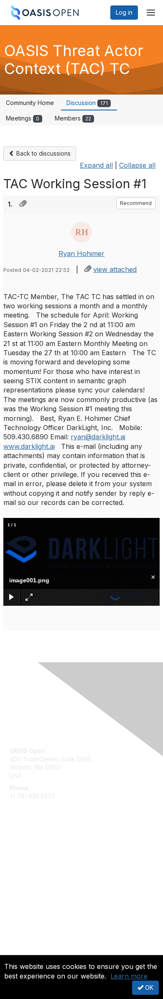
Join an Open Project (39, 863)
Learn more (129, 976)
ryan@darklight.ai (98, 437)
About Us (22, 951)
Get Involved (27, 851)
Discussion (87, 102)
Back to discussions (43, 153)
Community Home (30, 102)
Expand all (96, 165)
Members (73, 118)
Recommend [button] (136, 203)
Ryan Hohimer (81, 253)
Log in (124, 12)
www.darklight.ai (29, 446)
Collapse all (137, 165)
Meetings (22, 118)
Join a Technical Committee (48, 875)
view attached (115, 269)
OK (148, 987)
